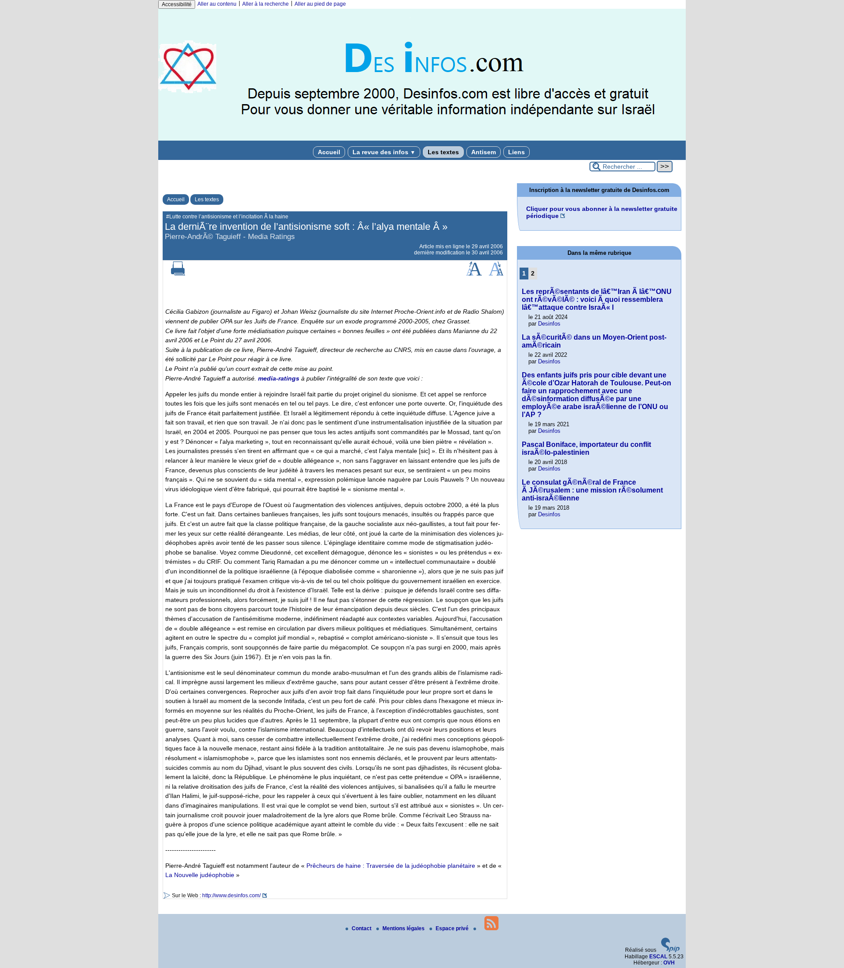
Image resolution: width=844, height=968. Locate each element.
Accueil (329, 152)
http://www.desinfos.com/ (231, 895)
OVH (669, 963)
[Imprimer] (178, 274)
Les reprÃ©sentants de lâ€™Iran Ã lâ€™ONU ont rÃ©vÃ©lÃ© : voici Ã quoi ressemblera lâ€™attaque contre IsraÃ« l (597, 299)
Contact (362, 928)
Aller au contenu (216, 4)
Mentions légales (404, 928)
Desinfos (549, 323)
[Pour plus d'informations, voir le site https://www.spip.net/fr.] (670, 950)
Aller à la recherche (265, 4)
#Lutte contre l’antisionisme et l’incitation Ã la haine (227, 217)
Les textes (443, 152)
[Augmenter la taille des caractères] (474, 274)
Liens (516, 152)
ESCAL (658, 956)
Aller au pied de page (320, 4)
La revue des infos (384, 152)
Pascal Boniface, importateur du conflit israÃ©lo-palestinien (586, 448)
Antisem (483, 152)
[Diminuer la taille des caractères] (496, 274)
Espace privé (453, 928)
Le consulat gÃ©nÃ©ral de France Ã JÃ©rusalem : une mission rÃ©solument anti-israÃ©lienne (592, 490)
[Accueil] (422, 139)
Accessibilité (177, 4)
